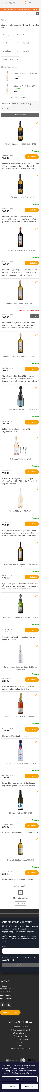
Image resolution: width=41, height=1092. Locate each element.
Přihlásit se (20, 965)
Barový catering (10, 1012)
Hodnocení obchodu (20, 1039)
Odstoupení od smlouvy (20, 1048)
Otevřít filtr (20, 115)
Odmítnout (10, 1086)
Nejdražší (15, 104)
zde (31, 1073)
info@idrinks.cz (5, 995)
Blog (20, 1045)
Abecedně (5, 108)
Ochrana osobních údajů (20, 1030)
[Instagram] (8, 1004)
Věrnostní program (20, 1033)
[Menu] (37, 13)
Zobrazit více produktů (19, 97)
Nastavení (19, 1079)
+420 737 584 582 (6, 998)
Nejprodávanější (26, 104)
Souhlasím (29, 1086)
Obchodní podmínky (20, 1027)
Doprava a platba (20, 1036)
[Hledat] (25, 13)
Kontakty (20, 1042)
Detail (34, 316)
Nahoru (21, 903)
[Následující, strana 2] (20, 892)
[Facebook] (2, 1004)
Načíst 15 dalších (20, 886)
